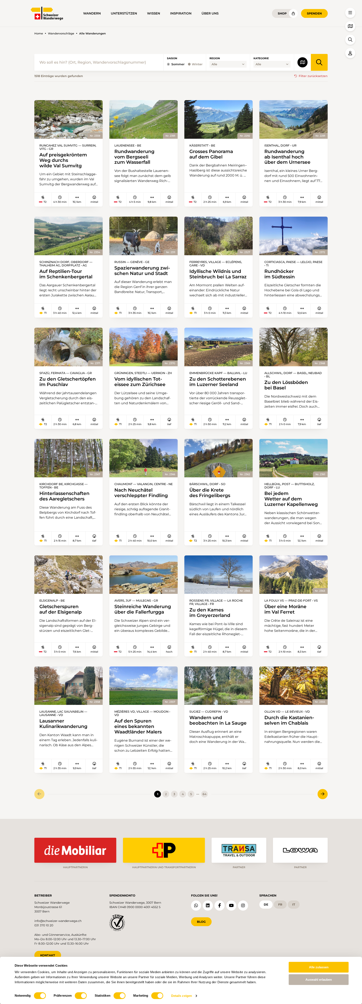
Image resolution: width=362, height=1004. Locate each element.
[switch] (81, 995)
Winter (197, 64)
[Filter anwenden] (319, 62)
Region (214, 58)
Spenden (314, 13)
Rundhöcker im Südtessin (279, 274)
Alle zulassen (318, 967)
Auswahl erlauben (318, 979)
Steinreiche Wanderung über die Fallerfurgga (142, 609)
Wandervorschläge (61, 33)
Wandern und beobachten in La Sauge (218, 720)
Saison (172, 58)
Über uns (210, 13)
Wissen (153, 13)
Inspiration (180, 13)
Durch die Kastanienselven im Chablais (289, 720)
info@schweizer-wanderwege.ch (57, 921)
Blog (201, 922)
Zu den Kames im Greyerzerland (209, 612)
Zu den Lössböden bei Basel (286, 385)
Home (38, 33)
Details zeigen (181, 995)
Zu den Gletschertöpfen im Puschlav (67, 381)
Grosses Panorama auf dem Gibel (211, 154)
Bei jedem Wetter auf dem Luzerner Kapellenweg (291, 499)
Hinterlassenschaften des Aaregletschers (64, 496)
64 (204, 794)
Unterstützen (124, 13)
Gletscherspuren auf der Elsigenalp (60, 609)
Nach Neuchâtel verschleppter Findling (141, 492)
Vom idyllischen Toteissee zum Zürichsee (139, 381)
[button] (350, 13)
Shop (282, 13)
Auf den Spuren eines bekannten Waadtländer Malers (138, 726)
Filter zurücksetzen (313, 76)
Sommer (178, 64)
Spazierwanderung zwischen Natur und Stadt (142, 270)
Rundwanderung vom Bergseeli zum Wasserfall (134, 157)
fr (280, 904)
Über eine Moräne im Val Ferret (285, 609)
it (293, 904)
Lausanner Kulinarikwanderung (63, 723)
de (266, 904)
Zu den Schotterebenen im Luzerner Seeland (217, 381)
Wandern (92, 13)
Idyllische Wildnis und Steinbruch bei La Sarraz (218, 274)
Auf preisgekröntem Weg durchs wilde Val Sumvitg (63, 160)
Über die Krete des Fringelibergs (209, 492)
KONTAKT (47, 955)
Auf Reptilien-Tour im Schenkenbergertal (65, 274)
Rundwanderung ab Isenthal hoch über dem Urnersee (287, 157)
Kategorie (261, 58)
